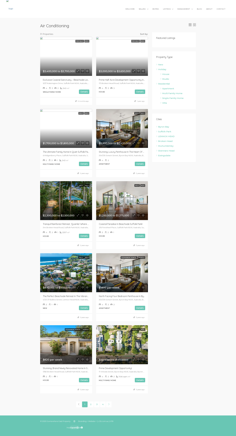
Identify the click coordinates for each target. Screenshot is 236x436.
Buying (156, 9)
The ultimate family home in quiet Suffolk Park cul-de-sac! (72, 151)
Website (91, 421)
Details (84, 91)
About (209, 9)
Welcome (130, 9)
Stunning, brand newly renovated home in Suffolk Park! (71, 368)
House (165, 74)
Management (183, 9)
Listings (167, 9)
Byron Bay (163, 126)
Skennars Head (166, 150)
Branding (82, 421)
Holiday (162, 69)
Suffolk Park (164, 131)
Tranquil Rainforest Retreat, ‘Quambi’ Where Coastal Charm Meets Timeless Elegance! (86, 224)
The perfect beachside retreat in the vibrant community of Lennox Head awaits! (84, 296)
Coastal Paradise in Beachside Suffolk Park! (120, 224)
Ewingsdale (164, 155)
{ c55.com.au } (103, 421)
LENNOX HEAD (166, 136)
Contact (221, 9)
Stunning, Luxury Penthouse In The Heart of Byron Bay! (126, 151)
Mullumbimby (165, 146)
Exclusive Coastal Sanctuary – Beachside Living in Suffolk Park (74, 79)
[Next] (109, 404)
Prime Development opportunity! (115, 368)
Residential (164, 83)
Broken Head (165, 141)
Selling (142, 9)
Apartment (168, 88)
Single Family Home (173, 98)
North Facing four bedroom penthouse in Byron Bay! (125, 296)
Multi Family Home (172, 93)
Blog (199, 9)
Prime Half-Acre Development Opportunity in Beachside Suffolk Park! (133, 79)
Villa (164, 103)
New (160, 64)
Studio (165, 79)
